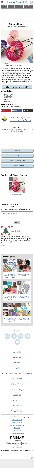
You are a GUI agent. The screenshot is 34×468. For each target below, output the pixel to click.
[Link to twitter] (14, 336)
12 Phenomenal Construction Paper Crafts (10, 298)
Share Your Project (17, 389)
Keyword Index (17, 379)
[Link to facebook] (7, 336)
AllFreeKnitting (17, 422)
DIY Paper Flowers (17, 166)
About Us (17, 352)
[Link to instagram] (27, 336)
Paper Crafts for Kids (17, 161)
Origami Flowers (17, 194)
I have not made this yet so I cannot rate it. (16, 209)
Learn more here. (17, 447)
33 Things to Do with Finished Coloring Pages (10, 320)
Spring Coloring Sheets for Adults (24, 297)
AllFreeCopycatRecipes (17, 433)
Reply (3, 245)
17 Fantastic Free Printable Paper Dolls (24, 319)
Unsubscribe (17, 406)
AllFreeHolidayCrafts (17, 425)
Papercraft (17, 155)
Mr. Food (17, 428)
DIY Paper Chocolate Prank (24, 275)
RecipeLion (17, 430)
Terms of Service (17, 400)
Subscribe (17, 395)
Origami (17, 150)
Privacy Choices (17, 411)
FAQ (17, 368)
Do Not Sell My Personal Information (17, 373)
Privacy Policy (17, 384)
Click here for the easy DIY (17, 87)
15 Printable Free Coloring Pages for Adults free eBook (10, 276)
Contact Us (17, 363)
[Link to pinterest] (20, 336)
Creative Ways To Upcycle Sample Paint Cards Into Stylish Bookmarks (17, 130)
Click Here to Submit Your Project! (20, 121)
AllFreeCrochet (17, 420)
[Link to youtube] (17, 342)
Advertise (17, 357)
